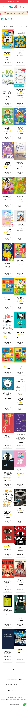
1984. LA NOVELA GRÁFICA (20, 580)
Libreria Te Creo (12, 697)
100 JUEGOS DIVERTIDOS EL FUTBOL (7, 128)
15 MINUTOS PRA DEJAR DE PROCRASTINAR (7, 512)
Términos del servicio (10, 702)
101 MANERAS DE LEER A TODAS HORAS (20, 332)
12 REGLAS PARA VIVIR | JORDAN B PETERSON (20, 399)
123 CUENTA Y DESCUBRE (8, 436)
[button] (3, 7)
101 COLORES (8, 296)
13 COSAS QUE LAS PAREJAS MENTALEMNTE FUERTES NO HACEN (20, 436)
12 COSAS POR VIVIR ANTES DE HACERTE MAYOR (7, 393)
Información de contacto (15, 704)
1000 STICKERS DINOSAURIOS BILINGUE (7, 265)
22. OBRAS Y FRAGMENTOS (7, 652)
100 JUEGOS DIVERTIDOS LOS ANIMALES (20, 128)
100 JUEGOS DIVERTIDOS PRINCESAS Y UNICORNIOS (8, 162)
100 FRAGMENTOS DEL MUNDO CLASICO (20, 90)
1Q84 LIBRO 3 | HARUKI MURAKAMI (7, 610)
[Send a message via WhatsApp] (24, 704)
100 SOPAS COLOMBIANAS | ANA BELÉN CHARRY (20, 226)
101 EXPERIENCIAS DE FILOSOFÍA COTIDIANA (8, 334)
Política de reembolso (11, 699)
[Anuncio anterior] (3, 1)
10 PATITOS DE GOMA (20, 51)
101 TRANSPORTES (20, 365)
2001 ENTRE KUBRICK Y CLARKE (20, 616)
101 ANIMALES (20, 260)
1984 (20, 508)
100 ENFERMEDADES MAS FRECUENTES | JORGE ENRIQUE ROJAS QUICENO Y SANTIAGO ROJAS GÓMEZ (7, 92)
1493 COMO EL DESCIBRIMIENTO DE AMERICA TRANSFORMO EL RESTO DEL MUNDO (7, 475)
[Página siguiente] (14, 673)
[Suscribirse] (22, 684)
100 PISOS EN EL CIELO (7, 230)
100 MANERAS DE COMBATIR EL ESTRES (20, 164)
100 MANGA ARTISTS (7, 196)
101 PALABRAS (7, 365)
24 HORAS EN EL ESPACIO (20, 648)
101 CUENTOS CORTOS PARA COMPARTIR (20, 298)
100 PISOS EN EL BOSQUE (20, 197)
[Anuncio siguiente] (25, 1)
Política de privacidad (22, 699)
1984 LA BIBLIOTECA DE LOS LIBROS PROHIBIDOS (7, 581)
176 (22, 669)
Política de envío (20, 702)
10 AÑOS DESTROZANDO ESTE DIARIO (7, 52)
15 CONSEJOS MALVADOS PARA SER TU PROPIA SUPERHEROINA (20, 471)
